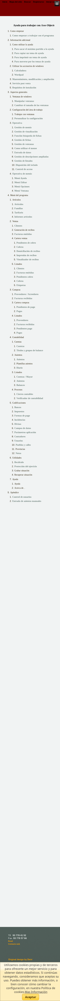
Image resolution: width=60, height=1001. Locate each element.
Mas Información (36, 992)
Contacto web (14, 944)
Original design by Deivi (20, 959)
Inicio (4, 2)
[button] (30, 997)
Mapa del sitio (15, 2)
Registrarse (38, 2)
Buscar (27, 2)
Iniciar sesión (52, 2)
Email (10, 941)
